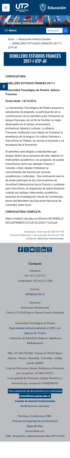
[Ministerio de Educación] (52, 8)
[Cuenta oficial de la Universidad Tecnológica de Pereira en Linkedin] (43, 249)
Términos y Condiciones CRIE (34, 416)
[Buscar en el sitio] (65, 30)
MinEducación (35, 343)
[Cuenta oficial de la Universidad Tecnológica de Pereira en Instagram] (37, 249)
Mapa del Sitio (35, 426)
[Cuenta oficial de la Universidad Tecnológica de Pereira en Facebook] (20, 249)
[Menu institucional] (6, 8)
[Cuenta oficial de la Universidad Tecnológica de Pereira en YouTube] (32, 249)
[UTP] (22, 7)
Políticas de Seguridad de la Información (35, 421)
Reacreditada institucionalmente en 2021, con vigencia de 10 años (35, 331)
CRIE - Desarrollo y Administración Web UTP (30, 436)
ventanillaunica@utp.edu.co (34, 396)
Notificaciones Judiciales (35, 406)
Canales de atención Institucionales (35, 401)
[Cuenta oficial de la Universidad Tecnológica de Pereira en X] (26, 249)
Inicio (11, 39)
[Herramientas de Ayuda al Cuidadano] (49, 249)
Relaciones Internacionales (35, 39)
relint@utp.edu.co (35, 294)
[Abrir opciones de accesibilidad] (4, 87)
